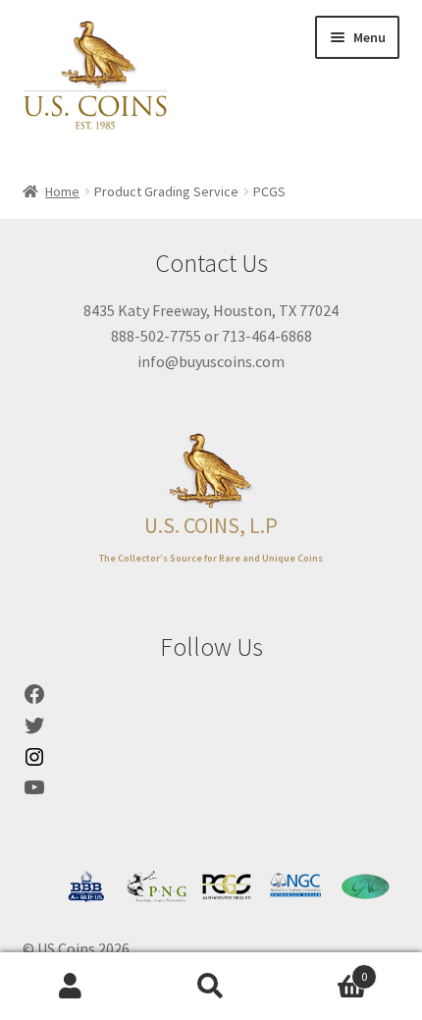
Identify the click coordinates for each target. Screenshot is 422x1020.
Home (62, 191)
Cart (325, 969)
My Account (70, 986)
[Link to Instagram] (34, 763)
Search (210, 986)
